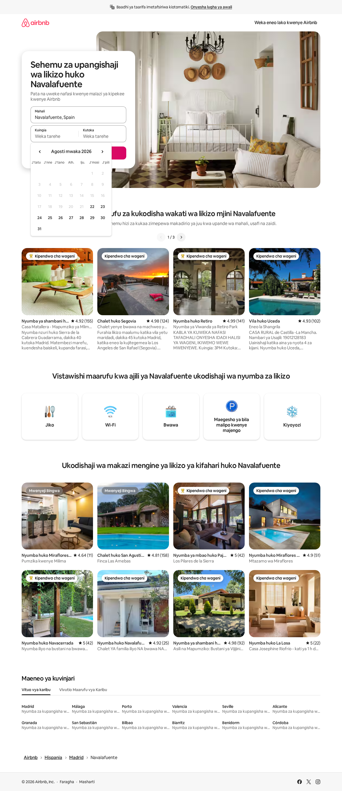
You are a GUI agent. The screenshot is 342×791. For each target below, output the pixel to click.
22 (92, 206)
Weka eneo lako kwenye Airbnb (285, 22)
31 (39, 228)
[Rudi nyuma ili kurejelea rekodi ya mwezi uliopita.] (40, 151)
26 (60, 217)
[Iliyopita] (161, 237)
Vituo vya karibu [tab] (36, 689)
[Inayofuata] (181, 237)
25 (50, 217)
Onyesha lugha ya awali (211, 7)
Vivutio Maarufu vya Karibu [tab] (83, 689)
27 (71, 217)
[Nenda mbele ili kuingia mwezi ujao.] (102, 151)
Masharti (87, 781)
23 (103, 206)
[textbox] (54, 136)
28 (81, 217)
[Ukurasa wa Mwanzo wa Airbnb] (35, 22)
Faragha (67, 781)
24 (39, 217)
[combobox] (78, 117)
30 (103, 217)
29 (92, 217)
